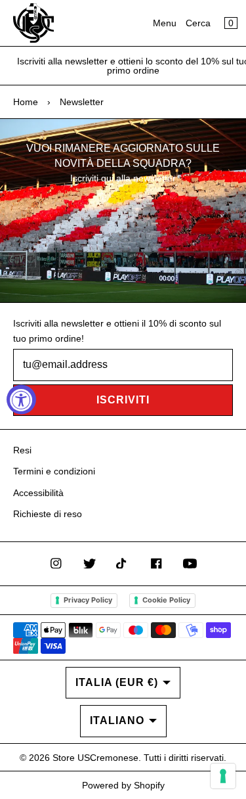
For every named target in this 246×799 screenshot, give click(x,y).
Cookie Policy (166, 600)
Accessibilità (38, 493)
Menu (164, 23)
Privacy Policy (88, 600)
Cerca (198, 23)
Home (25, 102)
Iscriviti (123, 399)
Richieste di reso (47, 514)
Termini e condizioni (54, 471)
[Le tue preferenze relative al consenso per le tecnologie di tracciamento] (223, 776)
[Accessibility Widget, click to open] (21, 400)
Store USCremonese (95, 757)
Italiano (117, 720)
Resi (22, 450)
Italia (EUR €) (116, 682)
